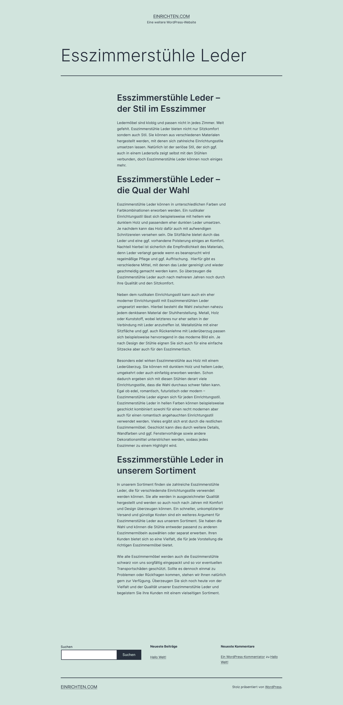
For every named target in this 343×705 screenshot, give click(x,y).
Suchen (67, 647)
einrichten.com (171, 16)
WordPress (273, 687)
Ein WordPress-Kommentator (243, 657)
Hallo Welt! (158, 657)
